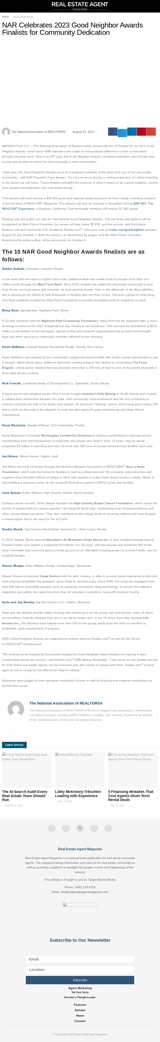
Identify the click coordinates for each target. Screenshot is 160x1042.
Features (80, 1004)
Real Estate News (23, 16)
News (80, 1015)
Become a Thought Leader (80, 997)
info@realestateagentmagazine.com (84, 892)
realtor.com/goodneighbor (126, 229)
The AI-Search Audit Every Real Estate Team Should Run (24, 796)
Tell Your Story (80, 992)
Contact (80, 1021)
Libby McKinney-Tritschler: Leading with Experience (78, 794)
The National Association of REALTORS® (66, 703)
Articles (80, 1010)
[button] (113, 132)
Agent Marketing (80, 988)
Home (5, 16)
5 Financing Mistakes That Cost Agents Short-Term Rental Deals (130, 796)
